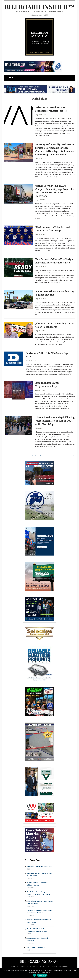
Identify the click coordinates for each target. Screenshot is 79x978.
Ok (34, 975)
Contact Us (24, 966)
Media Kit (46, 966)
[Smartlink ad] (39, 609)
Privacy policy (42, 975)
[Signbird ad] (39, 782)
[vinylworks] (39, 812)
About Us (14, 966)
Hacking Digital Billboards (36, 947)
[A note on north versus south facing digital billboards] (18, 299)
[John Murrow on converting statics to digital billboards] (18, 330)
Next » (71, 455)
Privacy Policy (35, 966)
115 (41, 455)
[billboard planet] (39, 541)
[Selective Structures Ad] (39, 633)
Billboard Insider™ (39, 7)
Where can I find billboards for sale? (39, 866)
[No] (77, 973)
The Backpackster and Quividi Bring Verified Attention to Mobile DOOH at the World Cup (55, 421)
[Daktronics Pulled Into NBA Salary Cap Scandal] (13, 359)
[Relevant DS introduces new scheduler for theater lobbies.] (18, 115)
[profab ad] (39, 506)
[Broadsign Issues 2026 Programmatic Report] (18, 391)
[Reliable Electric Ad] (39, 664)
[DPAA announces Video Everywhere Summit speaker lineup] (18, 235)
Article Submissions (60, 966)
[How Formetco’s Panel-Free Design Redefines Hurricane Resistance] (18, 267)
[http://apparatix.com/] (33, 66)
